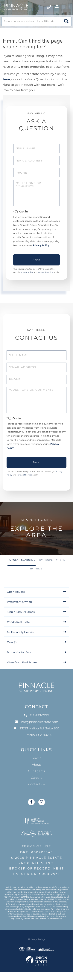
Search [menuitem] (36, 758)
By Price (36, 568)
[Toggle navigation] (66, 7)
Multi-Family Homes (20, 632)
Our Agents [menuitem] (36, 771)
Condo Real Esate (18, 622)
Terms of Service (45, 272)
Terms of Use (36, 846)
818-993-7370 (49, 7)
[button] (66, 21)
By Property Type (52, 560)
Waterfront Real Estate (22, 662)
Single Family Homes (21, 612)
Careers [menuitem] (36, 778)
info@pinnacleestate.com (39, 722)
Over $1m (13, 642)
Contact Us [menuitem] (36, 784)
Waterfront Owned (19, 601)
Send (36, 260)
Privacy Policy (41, 245)
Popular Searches (21, 560)
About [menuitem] (36, 765)
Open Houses (16, 591)
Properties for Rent (19, 652)
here (6, 79)
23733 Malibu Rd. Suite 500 (39, 732)
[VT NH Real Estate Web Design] (36, 960)
